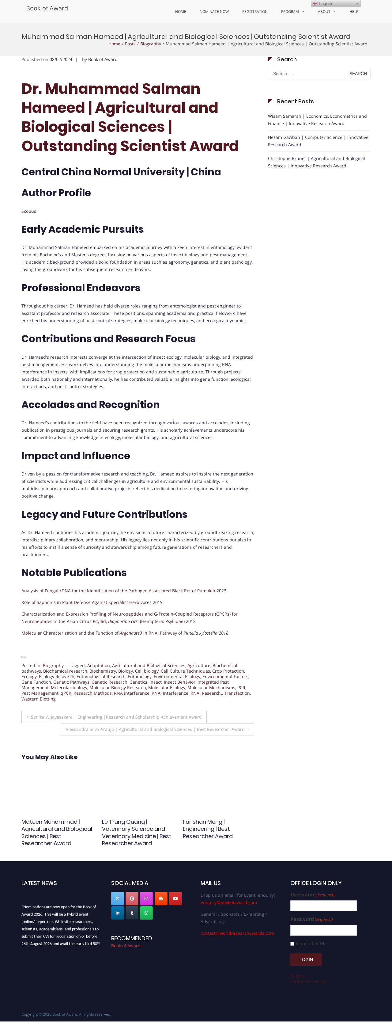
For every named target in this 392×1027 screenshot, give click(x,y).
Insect (155, 682)
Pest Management (39, 693)
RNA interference (131, 693)
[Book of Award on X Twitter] (117, 898)
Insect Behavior (179, 682)
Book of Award (47, 8)
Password (311, 919)
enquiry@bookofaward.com (229, 902)
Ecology (29, 676)
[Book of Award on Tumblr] (132, 913)
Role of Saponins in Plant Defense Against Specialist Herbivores (86, 602)
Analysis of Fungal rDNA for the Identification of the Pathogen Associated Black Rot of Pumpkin (118, 591)
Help (353, 11)
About (324, 11)
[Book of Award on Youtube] (175, 898)
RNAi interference (170, 693)
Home (180, 11)
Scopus (28, 211)
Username (312, 894)
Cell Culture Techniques (185, 671)
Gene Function (36, 682)
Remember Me (311, 943)
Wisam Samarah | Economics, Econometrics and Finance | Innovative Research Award (317, 119)
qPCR (66, 693)
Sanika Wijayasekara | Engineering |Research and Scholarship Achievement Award (116, 717)
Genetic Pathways (71, 682)
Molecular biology (69, 687)
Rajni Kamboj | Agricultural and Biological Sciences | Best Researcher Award (137, 829)
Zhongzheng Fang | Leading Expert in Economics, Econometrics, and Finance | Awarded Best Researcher (52, 839)
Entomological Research (101, 676)
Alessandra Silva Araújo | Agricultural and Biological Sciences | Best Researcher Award (155, 729)
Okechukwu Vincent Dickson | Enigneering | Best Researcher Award (214, 829)
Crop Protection (228, 671)
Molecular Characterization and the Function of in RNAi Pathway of (102, 633)
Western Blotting (38, 699)
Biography (150, 44)
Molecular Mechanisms (211, 687)
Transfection (237, 693)
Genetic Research (109, 682)
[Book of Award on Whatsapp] (146, 913)
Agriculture (198, 665)
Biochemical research (65, 671)
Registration (255, 11)
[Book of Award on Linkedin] (117, 913)
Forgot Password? (308, 981)
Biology (125, 671)
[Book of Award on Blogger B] (161, 898)
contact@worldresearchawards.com (237, 933)
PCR (241, 687)
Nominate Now (214, 11)
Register (298, 976)
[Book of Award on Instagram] (146, 898)
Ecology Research (56, 676)
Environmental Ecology (177, 676)
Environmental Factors (225, 676)
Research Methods (93, 693)
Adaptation (98, 665)
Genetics (138, 682)
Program (290, 11)
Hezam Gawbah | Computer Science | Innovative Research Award (318, 140)
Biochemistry (102, 671)
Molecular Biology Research (117, 687)
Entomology (140, 676)
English (325, 3)
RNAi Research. (206, 693)
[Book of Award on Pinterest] (132, 898)
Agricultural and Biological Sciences (148, 665)
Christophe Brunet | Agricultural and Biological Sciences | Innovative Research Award (316, 162)
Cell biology (147, 671)
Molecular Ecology (166, 687)
